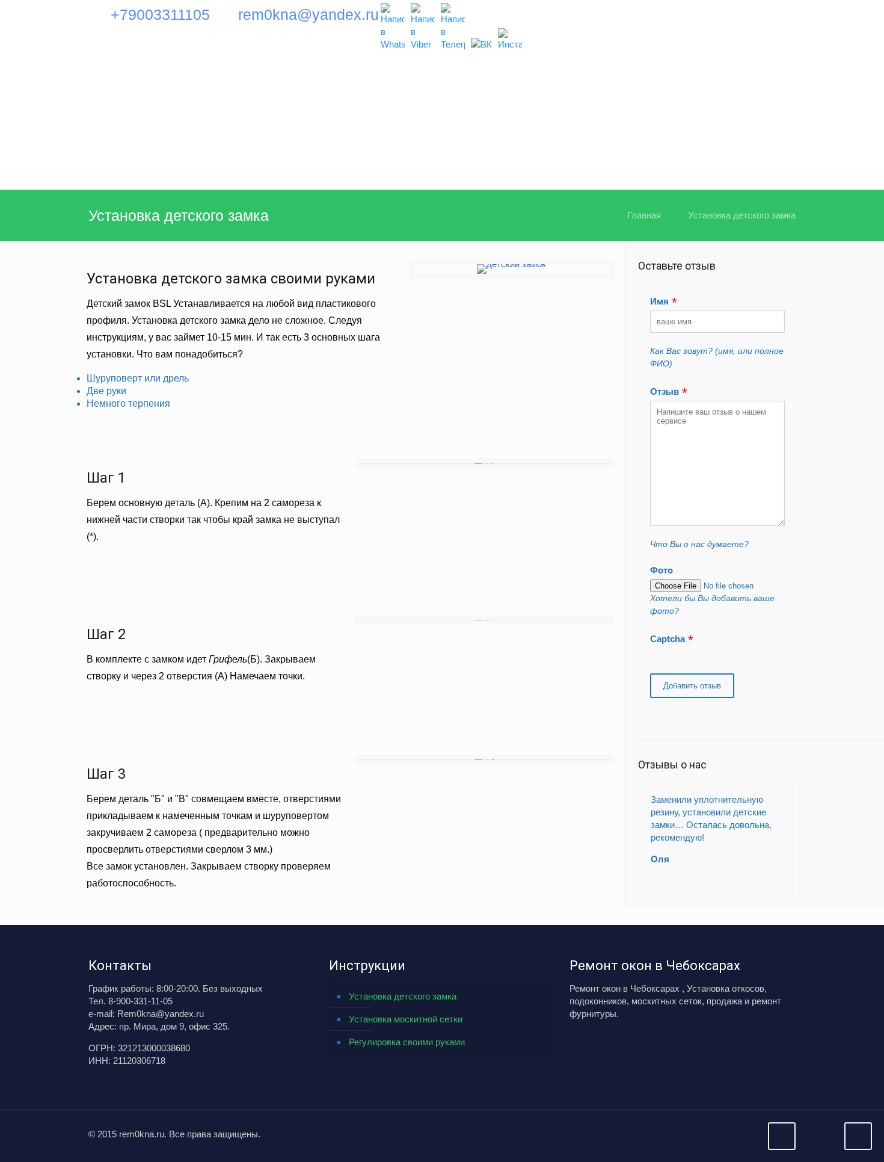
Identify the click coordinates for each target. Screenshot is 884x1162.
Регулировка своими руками (407, 1042)
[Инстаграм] (510, 39)
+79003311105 (160, 14)
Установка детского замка (742, 215)
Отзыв (664, 391)
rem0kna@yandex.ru (308, 14)
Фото (661, 570)
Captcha (667, 639)
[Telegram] (453, 27)
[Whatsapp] (393, 27)
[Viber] (423, 27)
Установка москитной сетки (405, 1019)
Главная (644, 215)
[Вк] (481, 44)
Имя (659, 301)
